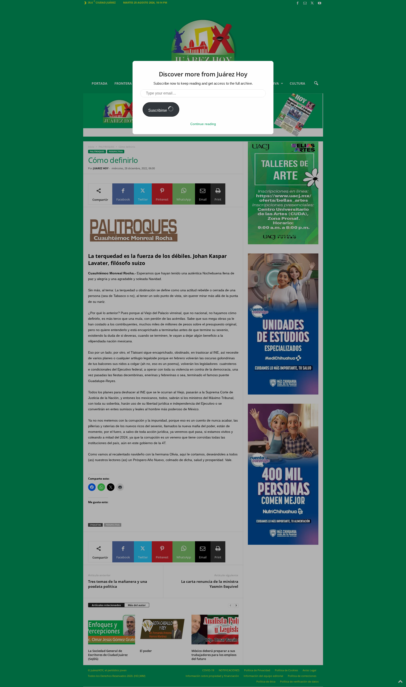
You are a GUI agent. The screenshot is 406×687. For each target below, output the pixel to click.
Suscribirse (158, 110)
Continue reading (203, 124)
